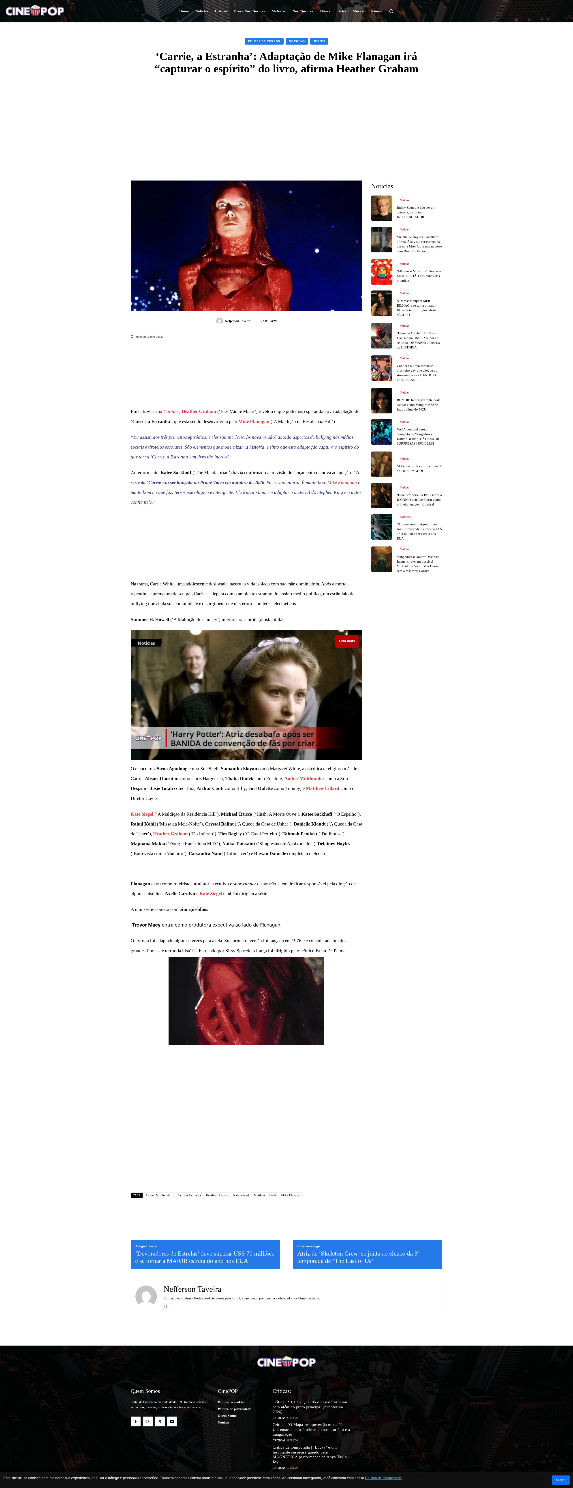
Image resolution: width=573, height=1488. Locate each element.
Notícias (297, 41)
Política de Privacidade (383, 1478)
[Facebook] (136, 1421)
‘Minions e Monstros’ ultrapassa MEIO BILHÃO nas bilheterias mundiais (419, 275)
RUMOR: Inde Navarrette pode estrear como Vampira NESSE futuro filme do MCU (418, 404)
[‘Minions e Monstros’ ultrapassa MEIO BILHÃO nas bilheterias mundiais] (381, 272)
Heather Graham (199, 411)
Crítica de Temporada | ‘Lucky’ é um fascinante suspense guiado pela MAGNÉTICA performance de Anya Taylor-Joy (311, 1454)
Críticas (279, 1417)
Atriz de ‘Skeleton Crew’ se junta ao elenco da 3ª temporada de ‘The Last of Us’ (358, 1257)
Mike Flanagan (253, 421)
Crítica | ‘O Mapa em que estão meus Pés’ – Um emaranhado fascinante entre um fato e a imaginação (311, 1429)
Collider (171, 411)
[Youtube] (172, 1421)
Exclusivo (405, 516)
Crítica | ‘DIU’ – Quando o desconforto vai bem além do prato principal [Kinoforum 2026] (310, 1407)
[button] (391, 11)
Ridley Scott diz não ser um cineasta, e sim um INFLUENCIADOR (416, 212)
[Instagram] (165, 1305)
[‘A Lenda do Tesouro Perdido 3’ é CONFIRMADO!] (381, 464)
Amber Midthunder (304, 778)
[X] (160, 1421)
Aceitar (561, 1480)
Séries (319, 41)
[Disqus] (246, 1125)
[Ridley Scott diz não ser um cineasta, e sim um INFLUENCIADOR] (381, 208)
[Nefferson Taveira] (220, 321)
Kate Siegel (142, 814)
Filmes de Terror (264, 41)
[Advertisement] (286, 115)
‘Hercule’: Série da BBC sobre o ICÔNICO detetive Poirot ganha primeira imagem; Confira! (419, 499)
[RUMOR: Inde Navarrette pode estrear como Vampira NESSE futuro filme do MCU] (381, 400)
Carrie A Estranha (189, 1195)
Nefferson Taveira (238, 321)
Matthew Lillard (322, 788)
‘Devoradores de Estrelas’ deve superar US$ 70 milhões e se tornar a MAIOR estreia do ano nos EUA (204, 1257)
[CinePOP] (55, 11)
